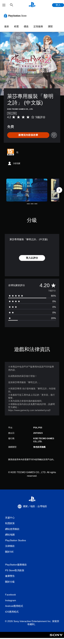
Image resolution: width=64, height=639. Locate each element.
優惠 (26, 26)
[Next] (59, 190)
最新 (6, 26)
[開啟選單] (4, 5)
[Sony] (56, 637)
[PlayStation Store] (16, 15)
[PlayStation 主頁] (32, 5)
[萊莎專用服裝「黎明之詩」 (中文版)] (26, 190)
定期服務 (38, 26)
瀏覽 (50, 26)
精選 (16, 26)
